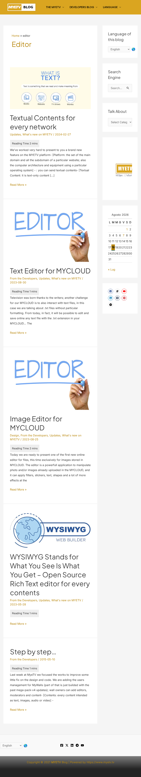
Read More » (18, 185)
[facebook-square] (111, 291)
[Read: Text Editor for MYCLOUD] (50, 235)
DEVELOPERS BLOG (82, 7)
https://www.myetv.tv (100, 762)
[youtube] (125, 291)
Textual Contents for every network (42, 122)
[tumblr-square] (118, 298)
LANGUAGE (110, 7)
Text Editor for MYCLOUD (50, 270)
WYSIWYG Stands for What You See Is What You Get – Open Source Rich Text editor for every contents (50, 574)
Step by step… (33, 651)
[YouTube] (82, 745)
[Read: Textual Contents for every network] (50, 88)
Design (14, 435)
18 (113, 247)
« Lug (111, 269)
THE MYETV (53, 7)
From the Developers (23, 278)
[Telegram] (77, 745)
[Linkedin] (72, 745)
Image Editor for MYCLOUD (36, 423)
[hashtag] (118, 291)
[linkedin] (111, 298)
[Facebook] (61, 745)
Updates (15, 134)
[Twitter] (66, 745)
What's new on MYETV (37, 134)
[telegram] (111, 304)
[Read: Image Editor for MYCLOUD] (50, 383)
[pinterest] (125, 298)
